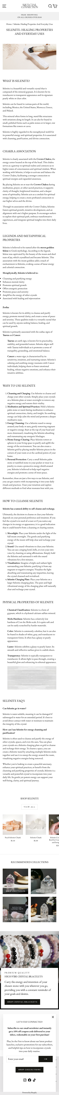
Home (9, 24)
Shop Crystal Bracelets (22, 1002)
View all (29, 807)
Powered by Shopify (29, 1092)
